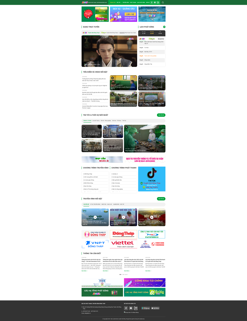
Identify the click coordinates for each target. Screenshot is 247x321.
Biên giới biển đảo (117, 180)
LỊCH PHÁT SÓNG (141, 2)
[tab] (91, 33)
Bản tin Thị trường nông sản (91, 189)
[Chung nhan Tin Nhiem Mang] (144, 312)
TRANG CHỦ (113, 2)
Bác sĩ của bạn (116, 183)
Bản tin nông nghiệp (118, 189)
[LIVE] (109, 51)
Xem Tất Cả (161, 115)
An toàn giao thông (89, 180)
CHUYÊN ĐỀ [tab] (86, 204)
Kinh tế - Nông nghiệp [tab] (106, 120)
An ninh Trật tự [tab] (96, 120)
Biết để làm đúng (88, 183)
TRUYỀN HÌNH (126, 2)
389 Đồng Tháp (88, 174)
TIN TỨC (118, 2)
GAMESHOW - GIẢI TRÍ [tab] (118, 204)
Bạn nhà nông (87, 186)
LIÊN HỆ (147, 2)
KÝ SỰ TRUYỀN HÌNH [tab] (95, 204)
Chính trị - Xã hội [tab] (87, 120)
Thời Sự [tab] (124, 120)
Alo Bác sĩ (115, 174)
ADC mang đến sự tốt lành (91, 177)
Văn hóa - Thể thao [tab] (116, 120)
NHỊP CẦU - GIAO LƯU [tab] (107, 204)
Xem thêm (84, 270)
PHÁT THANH (133, 2)
